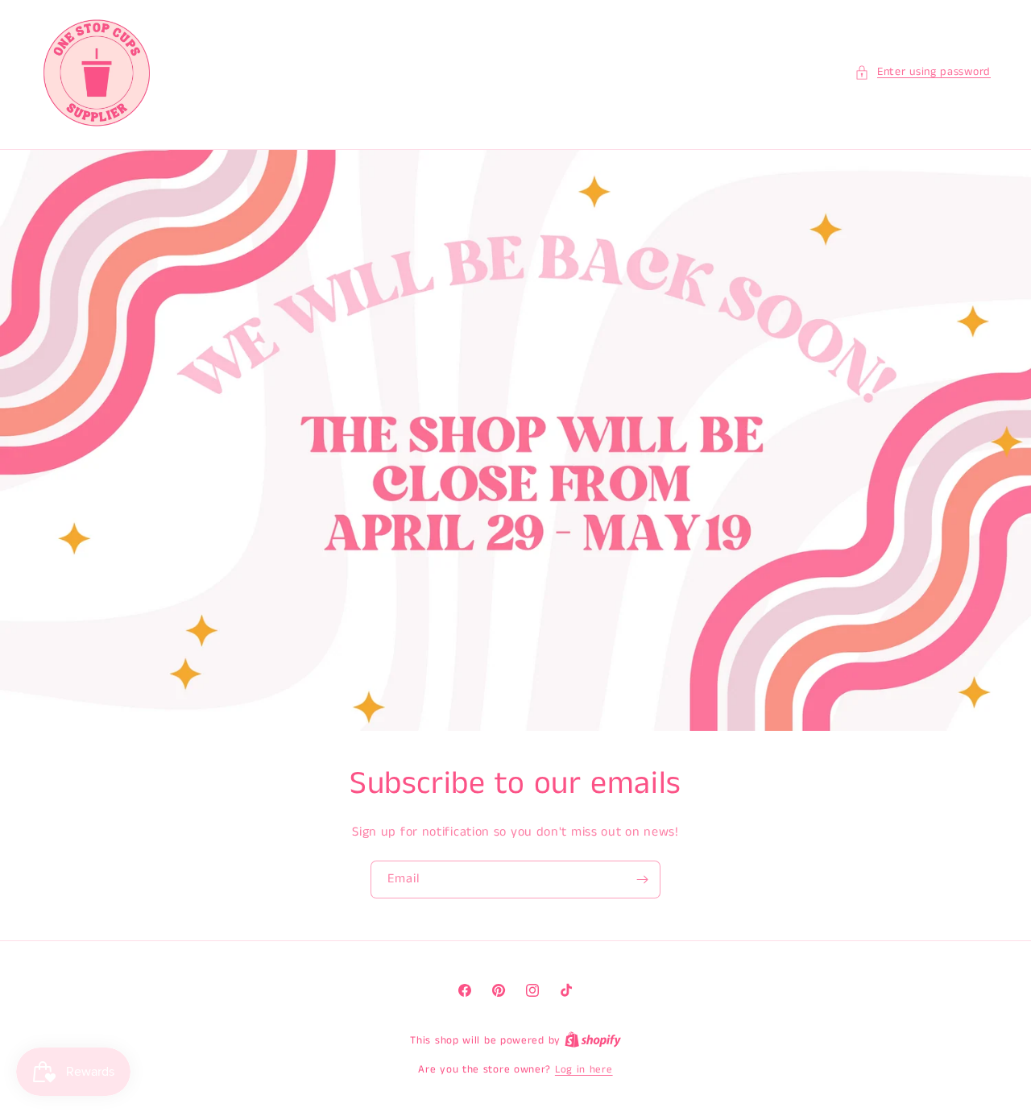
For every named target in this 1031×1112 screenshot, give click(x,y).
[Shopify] (593, 1040)
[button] (923, 72)
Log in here (584, 1069)
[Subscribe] (642, 879)
